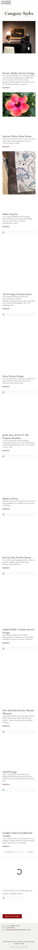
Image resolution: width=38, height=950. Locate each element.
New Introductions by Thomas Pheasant (18, 712)
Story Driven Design (13, 376)
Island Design (10, 771)
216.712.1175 (11, 928)
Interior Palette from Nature (17, 136)
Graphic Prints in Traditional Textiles (17, 834)
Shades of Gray (10, 498)
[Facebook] (4, 934)
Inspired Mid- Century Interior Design (19, 631)
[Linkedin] (15, 934)
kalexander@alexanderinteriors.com (18, 930)
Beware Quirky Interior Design (18, 73)
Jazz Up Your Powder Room (17, 557)
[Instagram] (10, 934)
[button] (35, 2)
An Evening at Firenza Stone (17, 294)
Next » (31, 852)
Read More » (6, 88)
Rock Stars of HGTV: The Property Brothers (16, 436)
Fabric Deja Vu (10, 214)
